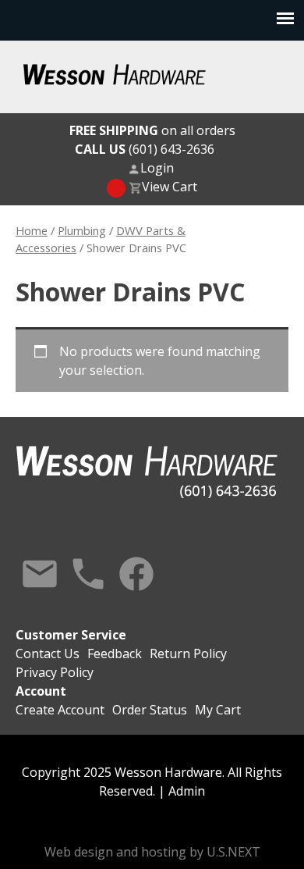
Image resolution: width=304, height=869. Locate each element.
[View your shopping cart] (116, 188)
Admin (186, 791)
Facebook (136, 574)
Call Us (88, 574)
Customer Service (71, 634)
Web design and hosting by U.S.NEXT (152, 851)
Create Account (60, 709)
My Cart (218, 709)
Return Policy (188, 653)
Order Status (149, 709)
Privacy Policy (55, 672)
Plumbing (82, 230)
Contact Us (39, 574)
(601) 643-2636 (144, 149)
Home (32, 230)
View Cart (169, 186)
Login (157, 167)
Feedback (114, 653)
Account (41, 691)
